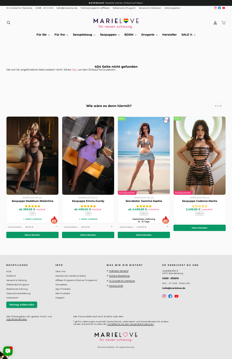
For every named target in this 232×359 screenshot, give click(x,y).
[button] (32, 206)
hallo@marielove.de (66, 8)
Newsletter (61, 284)
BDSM (129, 34)
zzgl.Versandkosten (16, 319)
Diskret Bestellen (32, 235)
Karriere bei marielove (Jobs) (70, 276)
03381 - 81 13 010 (44, 8)
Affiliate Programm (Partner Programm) (76, 280)
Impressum (12, 297)
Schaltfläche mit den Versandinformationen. (130, 324)
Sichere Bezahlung (119, 275)
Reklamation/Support (124, 8)
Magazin (60, 297)
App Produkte (63, 289)
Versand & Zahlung (16, 280)
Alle (218, 106)
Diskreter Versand (118, 270)
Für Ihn (60, 34)
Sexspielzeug (83, 34)
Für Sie (41, 34)
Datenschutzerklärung (18, 293)
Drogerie (148, 34)
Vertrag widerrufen (21, 304)
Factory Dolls (116, 285)
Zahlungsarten (172, 8)
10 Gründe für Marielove (19, 8)
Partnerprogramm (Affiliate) (95, 8)
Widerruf (11, 276)
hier (74, 69)
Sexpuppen (108, 34)
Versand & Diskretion (150, 8)
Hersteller (169, 34)
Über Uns (60, 271)
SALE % (187, 34)
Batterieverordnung (17, 289)
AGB (8, 271)
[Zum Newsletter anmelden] (14, 345)
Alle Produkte (62, 293)
